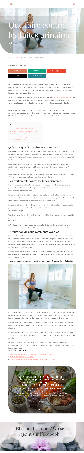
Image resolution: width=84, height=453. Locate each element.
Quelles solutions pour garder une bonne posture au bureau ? (31, 354)
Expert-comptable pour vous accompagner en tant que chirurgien (32, 359)
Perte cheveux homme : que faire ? (22, 357)
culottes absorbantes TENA (61, 97)
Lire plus (42, 401)
